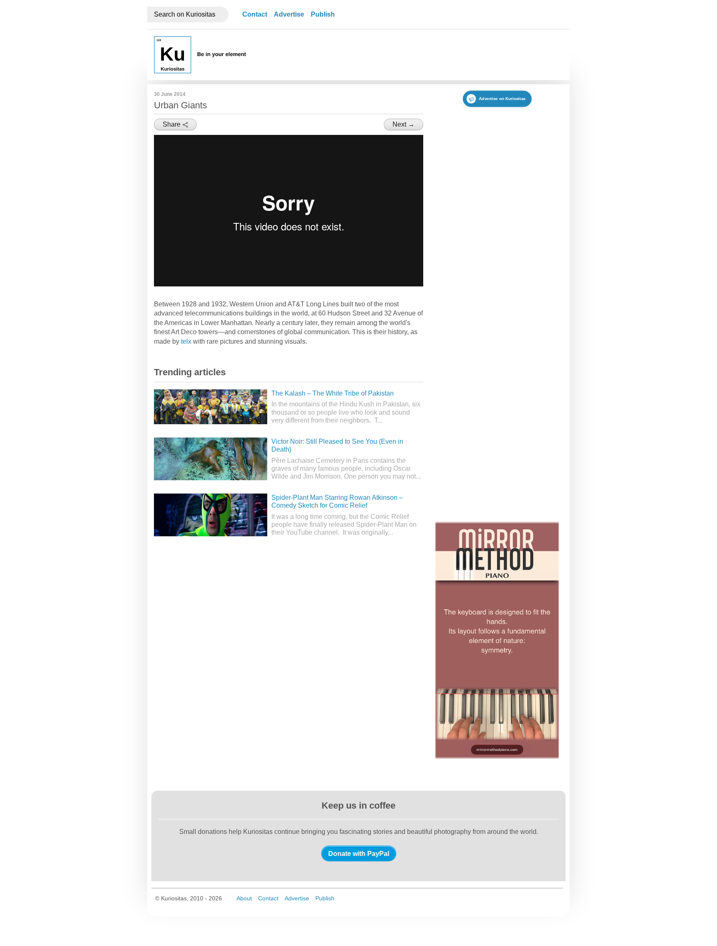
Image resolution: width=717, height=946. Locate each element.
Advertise (289, 14)
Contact (254, 14)
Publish (323, 14)
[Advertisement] (412, 54)
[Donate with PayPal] (358, 853)
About (244, 898)
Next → (404, 124)
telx (186, 341)
